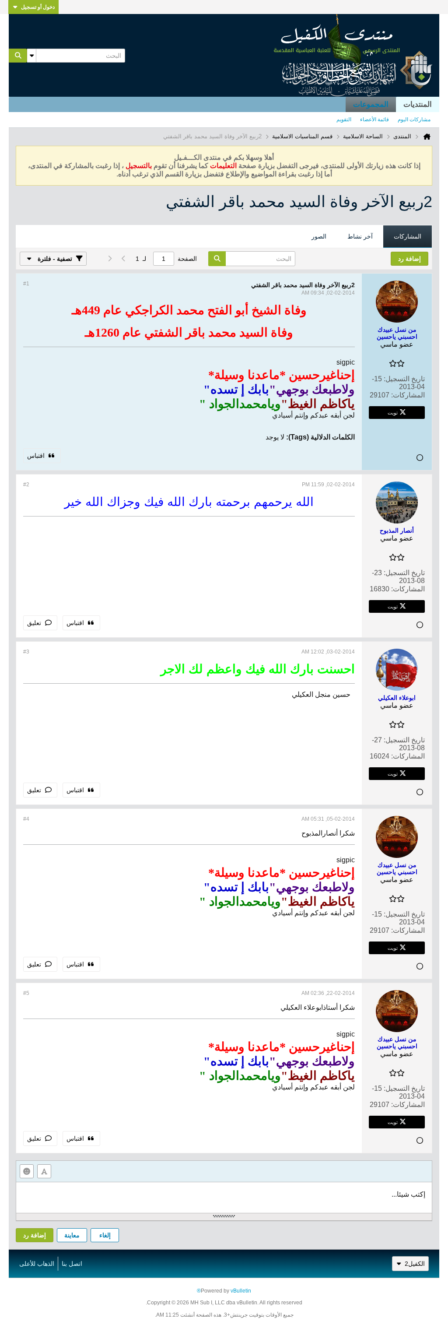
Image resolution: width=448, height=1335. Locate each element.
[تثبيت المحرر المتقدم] (44, 1171)
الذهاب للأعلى (36, 1263)
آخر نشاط (360, 236)
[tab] (407, 236)
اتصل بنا (72, 1263)
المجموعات (370, 104)
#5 (26, 993)
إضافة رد (34, 1235)
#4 (26, 819)
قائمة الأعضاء (374, 119)
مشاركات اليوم (414, 119)
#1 (26, 284)
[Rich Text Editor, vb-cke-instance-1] (224, 1197)
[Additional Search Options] (31, 56)
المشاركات (407, 236)
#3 (26, 652)
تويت (393, 412)
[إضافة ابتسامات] (27, 1171)
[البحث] (18, 56)
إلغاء (105, 1235)
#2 (26, 484)
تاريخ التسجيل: (404, 379)
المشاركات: (408, 395)
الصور (319, 236)
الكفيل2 (415, 1263)
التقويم (343, 119)
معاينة (72, 1235)
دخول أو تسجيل (38, 7)
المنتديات (417, 104)
